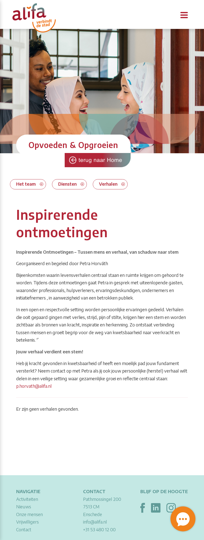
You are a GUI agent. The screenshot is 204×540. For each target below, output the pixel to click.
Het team (26, 184)
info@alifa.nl (95, 522)
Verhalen (108, 184)
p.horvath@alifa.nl (34, 386)
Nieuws (23, 506)
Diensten (67, 184)
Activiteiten (27, 499)
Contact (23, 529)
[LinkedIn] (155, 507)
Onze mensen (29, 514)
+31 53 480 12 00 (99, 529)
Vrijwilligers (27, 522)
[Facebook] (142, 507)
